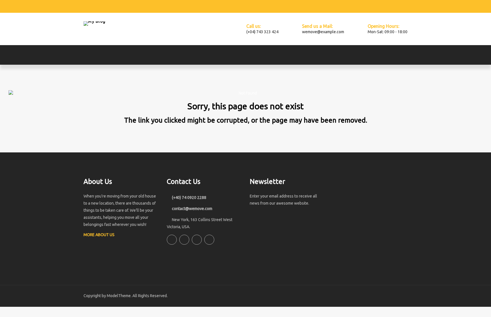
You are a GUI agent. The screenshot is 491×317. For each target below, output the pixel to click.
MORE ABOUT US (99, 234)
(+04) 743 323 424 (262, 32)
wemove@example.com (323, 32)
